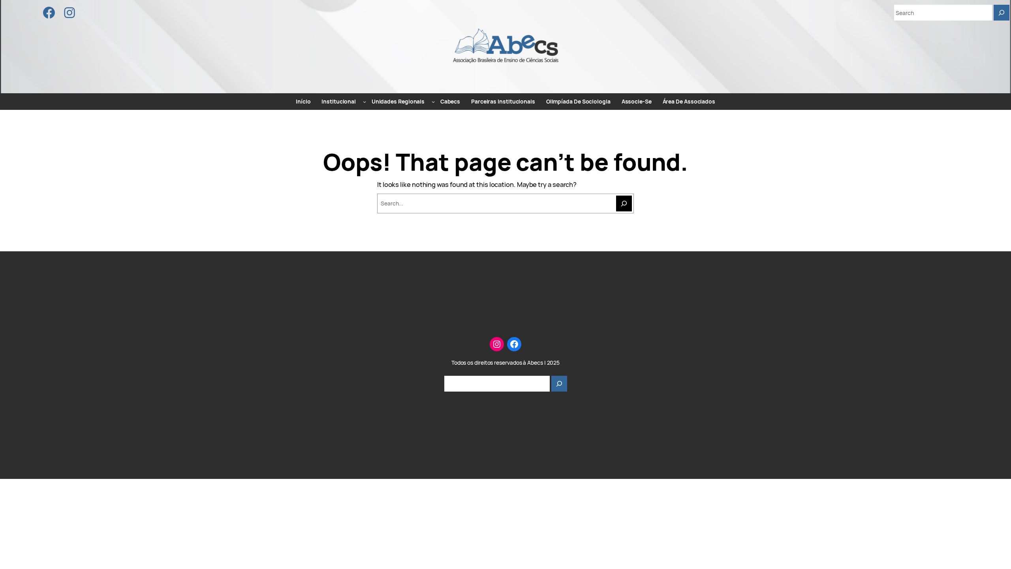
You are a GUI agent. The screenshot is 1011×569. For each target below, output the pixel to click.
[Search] (1001, 13)
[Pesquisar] (559, 384)
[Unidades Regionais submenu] (433, 101)
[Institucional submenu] (364, 101)
